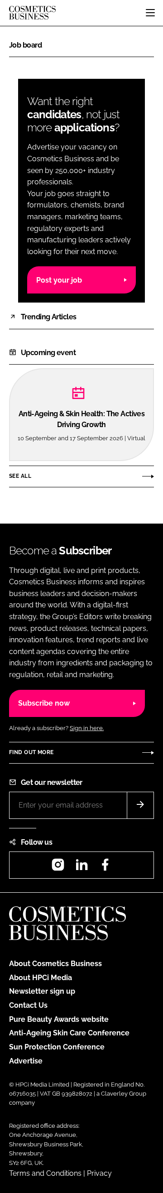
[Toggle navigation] (150, 12)
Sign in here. (87, 728)
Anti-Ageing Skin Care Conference (69, 1033)
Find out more (31, 752)
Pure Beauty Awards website (59, 1019)
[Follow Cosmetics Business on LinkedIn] (81, 867)
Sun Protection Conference (57, 1047)
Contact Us (28, 1005)
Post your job (59, 280)
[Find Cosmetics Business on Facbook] (105, 867)
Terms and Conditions (45, 1173)
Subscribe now (44, 703)
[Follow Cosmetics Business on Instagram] (58, 867)
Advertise (26, 1061)
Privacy (99, 1173)
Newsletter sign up (42, 991)
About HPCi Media (40, 977)
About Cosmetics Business (55, 963)
